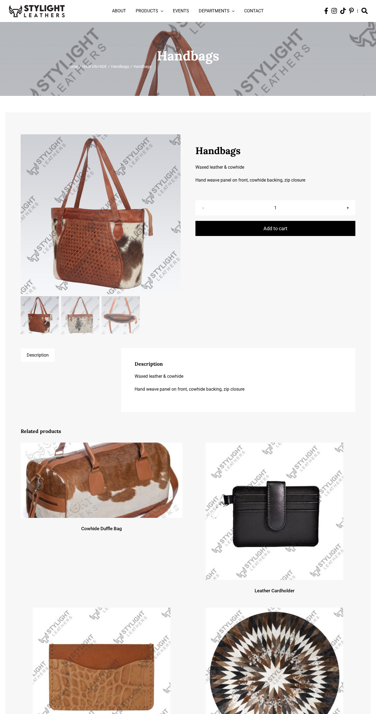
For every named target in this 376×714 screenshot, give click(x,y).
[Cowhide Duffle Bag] (101, 480)
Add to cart (275, 228)
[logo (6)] (36, 4)
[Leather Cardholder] (274, 511)
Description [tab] (38, 355)
